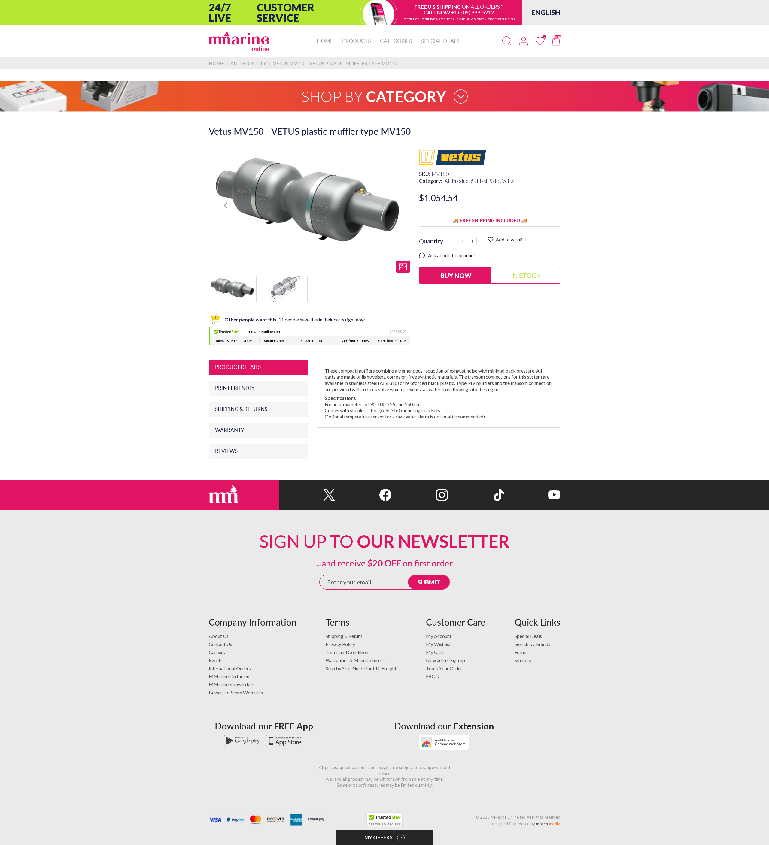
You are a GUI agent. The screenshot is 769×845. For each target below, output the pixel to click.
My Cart (434, 652)
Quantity (431, 241)
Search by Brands (532, 644)
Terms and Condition (347, 652)
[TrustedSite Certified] (384, 819)
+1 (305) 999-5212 (472, 12)
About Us (219, 636)
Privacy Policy (340, 644)
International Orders (230, 668)
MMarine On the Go (230, 676)
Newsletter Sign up (445, 660)
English (545, 12)
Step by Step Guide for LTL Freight (361, 668)
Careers (217, 652)
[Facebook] (363, 495)
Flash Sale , (489, 181)
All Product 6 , (461, 181)
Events (216, 660)
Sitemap (523, 660)
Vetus (508, 181)
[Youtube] (532, 495)
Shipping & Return (344, 636)
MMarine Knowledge (231, 684)
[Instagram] (419, 495)
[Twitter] (307, 495)
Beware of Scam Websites (236, 692)
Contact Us (220, 644)
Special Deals (528, 636)
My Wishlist (438, 644)
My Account (438, 636)
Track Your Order (444, 668)
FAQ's (432, 676)
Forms (521, 652)
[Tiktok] (476, 495)
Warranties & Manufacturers (355, 660)
